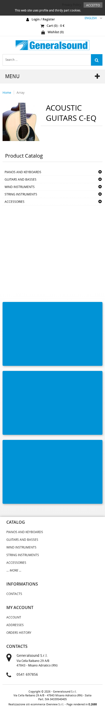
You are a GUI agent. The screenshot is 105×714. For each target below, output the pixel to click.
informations (22, 584)
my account (19, 607)
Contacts (14, 594)
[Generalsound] (52, 45)
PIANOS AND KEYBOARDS (23, 172)
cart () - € (55, 26)
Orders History (18, 632)
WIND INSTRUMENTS (20, 187)
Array (20, 92)
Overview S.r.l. (55, 704)
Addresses (15, 625)
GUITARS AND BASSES (20, 179)
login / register (43, 19)
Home (7, 92)
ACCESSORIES (14, 202)
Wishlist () (56, 32)
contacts (17, 646)
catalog (15, 522)
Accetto (93, 5)
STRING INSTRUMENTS (21, 194)
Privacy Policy (71, 5)
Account (13, 617)
